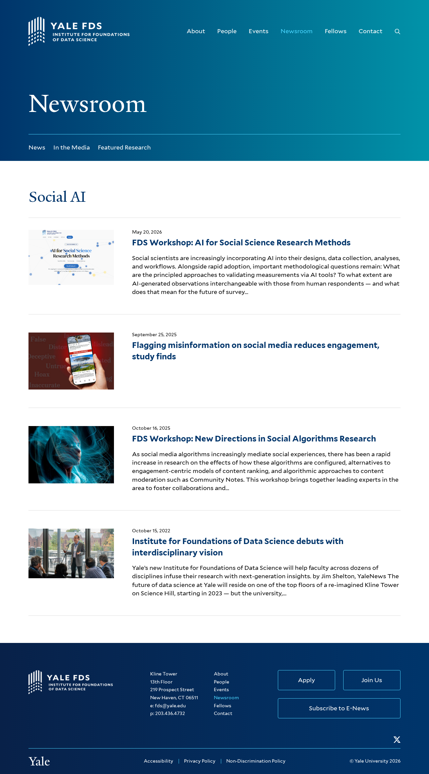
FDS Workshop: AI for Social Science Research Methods (241, 242)
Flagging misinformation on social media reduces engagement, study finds (255, 350)
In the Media (71, 147)
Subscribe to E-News (339, 708)
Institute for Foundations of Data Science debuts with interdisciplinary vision (238, 546)
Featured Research (124, 147)
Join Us (371, 679)
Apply (306, 679)
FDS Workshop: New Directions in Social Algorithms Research (254, 438)
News (36, 147)
